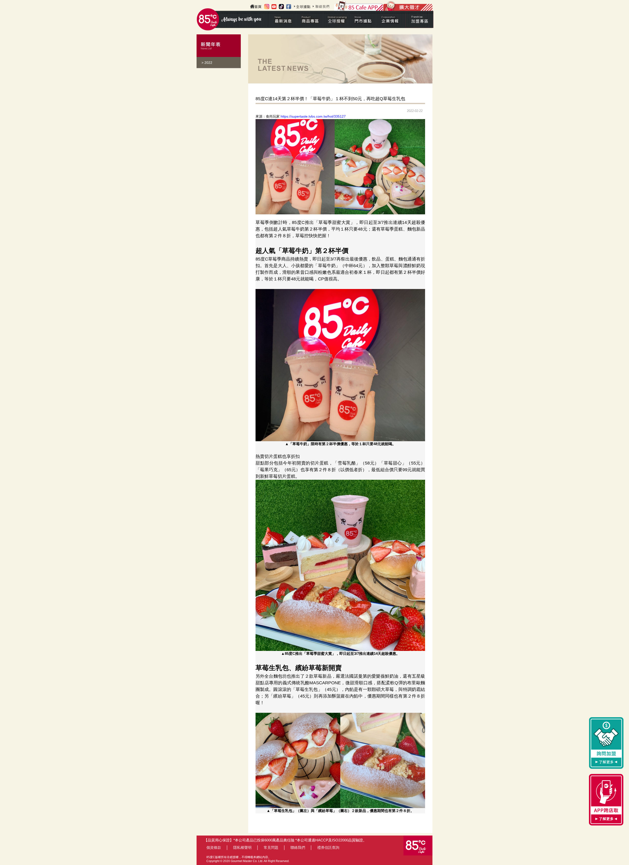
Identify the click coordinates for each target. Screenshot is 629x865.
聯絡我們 (297, 847)
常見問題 (271, 847)
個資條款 (213, 847)
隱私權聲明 (242, 847)
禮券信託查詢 (328, 847)
